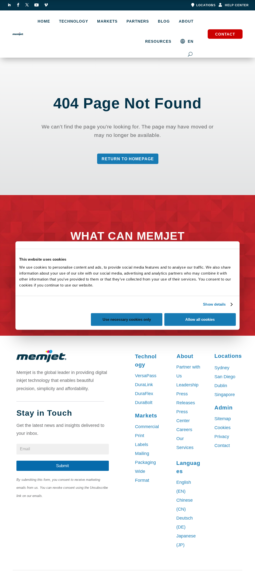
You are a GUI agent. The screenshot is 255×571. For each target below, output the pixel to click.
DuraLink (144, 384)
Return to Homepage (128, 159)
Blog (164, 21)
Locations (206, 5)
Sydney (221, 367)
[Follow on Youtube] (36, 5)
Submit (62, 465)
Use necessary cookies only (127, 319)
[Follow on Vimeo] (46, 4)
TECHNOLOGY (73, 21)
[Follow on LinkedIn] (9, 5)
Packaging (145, 462)
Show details (214, 304)
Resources (158, 41)
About (186, 21)
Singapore (224, 394)
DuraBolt (143, 402)
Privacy (221, 436)
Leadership (187, 384)
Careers (184, 429)
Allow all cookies (200, 319)
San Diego (224, 376)
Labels (141, 444)
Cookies (222, 427)
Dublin (220, 385)
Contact (225, 34)
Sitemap (222, 418)
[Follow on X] (27, 5)
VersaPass (145, 375)
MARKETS (107, 21)
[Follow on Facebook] (18, 5)
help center (237, 5)
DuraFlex (144, 393)
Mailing (142, 453)
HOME (44, 21)
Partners (138, 21)
